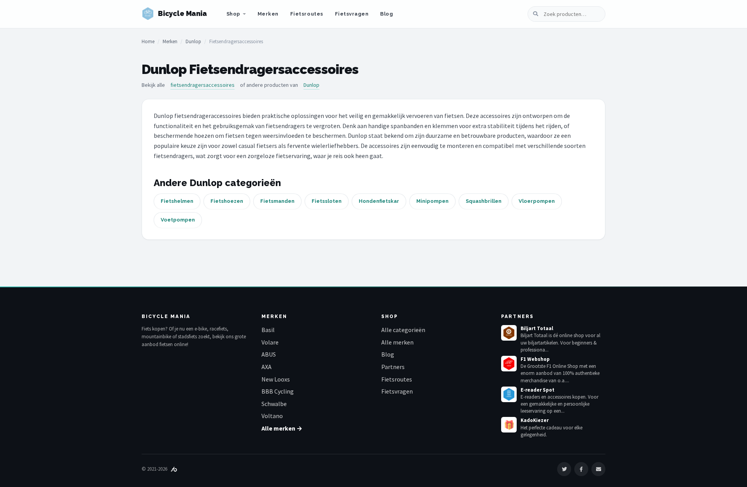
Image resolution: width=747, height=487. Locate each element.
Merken (268, 14)
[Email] (598, 469)
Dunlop (193, 41)
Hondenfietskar (379, 201)
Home (148, 41)
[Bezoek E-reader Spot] (509, 394)
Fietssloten (327, 201)
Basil (268, 330)
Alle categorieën (403, 330)
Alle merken (397, 342)
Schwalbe (274, 404)
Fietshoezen (226, 201)
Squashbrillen (484, 201)
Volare (270, 342)
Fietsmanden (277, 201)
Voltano (272, 416)
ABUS (268, 354)
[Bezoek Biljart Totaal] (509, 333)
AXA (266, 367)
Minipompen (432, 201)
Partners (393, 367)
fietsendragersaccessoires (202, 84)
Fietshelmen (177, 201)
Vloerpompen (537, 201)
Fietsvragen (352, 14)
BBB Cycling (277, 391)
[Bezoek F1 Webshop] (509, 363)
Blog (386, 14)
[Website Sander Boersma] (173, 469)
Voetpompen (178, 220)
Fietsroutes (306, 14)
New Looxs (275, 379)
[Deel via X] (564, 469)
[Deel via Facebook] (581, 469)
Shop (233, 14)
